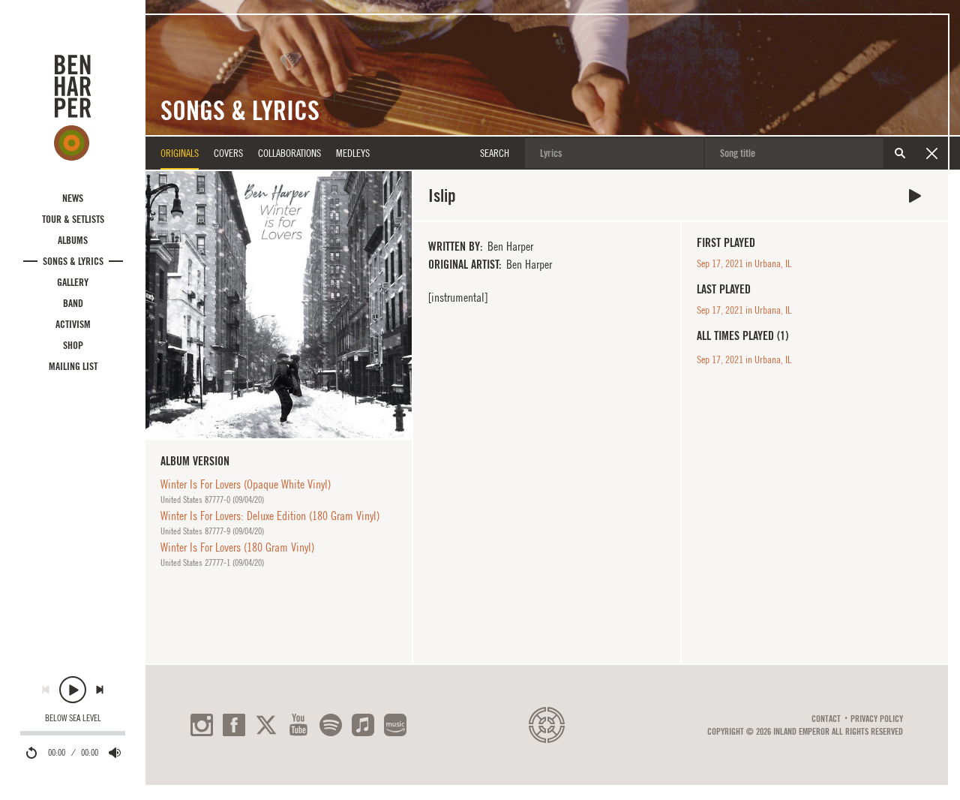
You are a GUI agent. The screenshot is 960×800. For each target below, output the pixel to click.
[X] (266, 725)
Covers (228, 153)
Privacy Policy (876, 718)
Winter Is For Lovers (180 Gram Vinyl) (237, 547)
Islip (915, 196)
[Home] (73, 107)
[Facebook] (234, 725)
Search (900, 153)
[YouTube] (298, 725)
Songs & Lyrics (73, 261)
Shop (73, 345)
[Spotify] (331, 725)
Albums (73, 240)
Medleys (353, 153)
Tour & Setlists (73, 219)
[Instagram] (201, 725)
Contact (826, 718)
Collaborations (289, 153)
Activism (73, 324)
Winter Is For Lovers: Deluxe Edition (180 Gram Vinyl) (270, 515)
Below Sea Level (73, 718)
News (72, 198)
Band (73, 303)
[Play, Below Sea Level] (72, 689)
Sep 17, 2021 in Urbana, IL (744, 263)
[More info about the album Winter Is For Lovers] (279, 304)
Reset (931, 153)
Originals (179, 153)
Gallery (72, 282)
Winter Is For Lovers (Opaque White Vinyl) (245, 484)
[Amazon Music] (395, 725)
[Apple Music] (363, 725)
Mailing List (73, 366)
